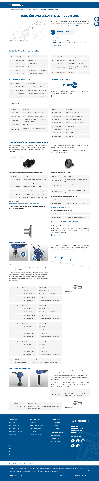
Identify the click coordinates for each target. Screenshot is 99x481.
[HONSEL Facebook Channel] (73, 440)
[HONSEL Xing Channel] (73, 445)
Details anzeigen (17, 475)
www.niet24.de (57, 96)
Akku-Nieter (29, 9)
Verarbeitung (23, 9)
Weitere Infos (56, 235)
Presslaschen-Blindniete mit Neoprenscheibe (65, 221)
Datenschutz (22, 463)
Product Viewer (57, 45)
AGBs (31, 463)
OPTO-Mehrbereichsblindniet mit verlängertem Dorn (24, 203)
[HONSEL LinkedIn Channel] (78, 445)
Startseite (11, 9)
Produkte (17, 9)
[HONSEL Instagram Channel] (83, 440)
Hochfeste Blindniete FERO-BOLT (62, 207)
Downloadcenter (83, 26)
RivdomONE (36, 9)
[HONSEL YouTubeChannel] (78, 440)
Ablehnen (62, 475)
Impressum (12, 463)
